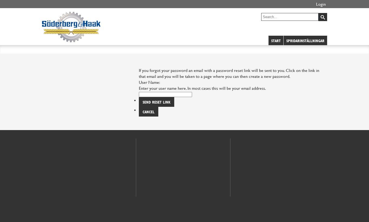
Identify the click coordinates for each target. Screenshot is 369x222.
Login (321, 4)
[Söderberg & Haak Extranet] (71, 39)
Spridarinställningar (305, 40)
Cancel (149, 112)
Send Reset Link (156, 102)
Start (276, 40)
